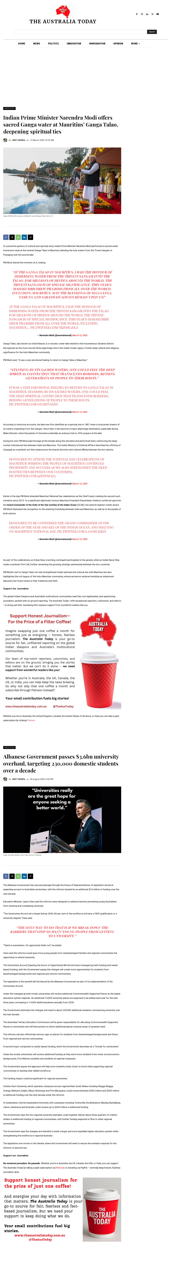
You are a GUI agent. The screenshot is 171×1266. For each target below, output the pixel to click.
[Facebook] (137, 14)
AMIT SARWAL (19, 140)
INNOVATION (9, 108)
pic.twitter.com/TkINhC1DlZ (54, 327)
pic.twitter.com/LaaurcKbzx (81, 531)
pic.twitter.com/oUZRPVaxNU (33, 404)
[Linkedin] (147, 14)
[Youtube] (158, 14)
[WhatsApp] (18, 237)
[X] (152, 14)
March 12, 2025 (79, 335)
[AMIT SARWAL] (6, 140)
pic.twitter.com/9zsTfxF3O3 (32, 476)
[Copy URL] (30, 237)
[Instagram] (142, 14)
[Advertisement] (85, 77)
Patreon (31, 720)
